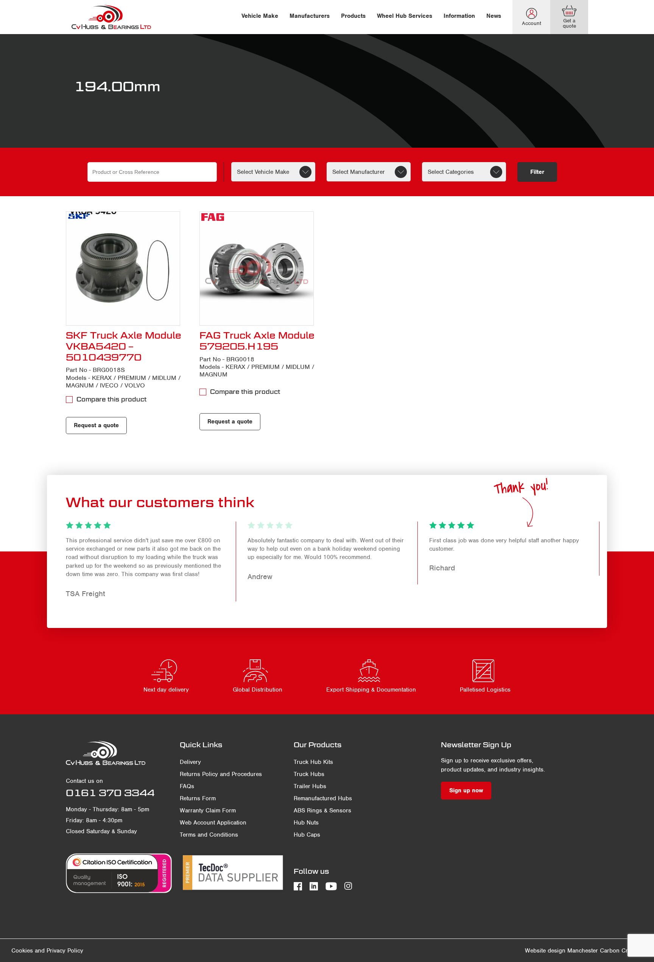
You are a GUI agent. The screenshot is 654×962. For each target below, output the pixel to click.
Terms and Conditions (209, 835)
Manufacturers (310, 16)
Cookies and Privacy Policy (47, 950)
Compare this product (111, 399)
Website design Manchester (561, 950)
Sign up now (466, 790)
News (493, 16)
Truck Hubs (309, 774)
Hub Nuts (306, 822)
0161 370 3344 (110, 792)
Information (459, 16)
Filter (537, 172)
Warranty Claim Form (208, 810)
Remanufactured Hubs (323, 798)
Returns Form (198, 798)
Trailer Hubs (310, 786)
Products (353, 16)
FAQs (187, 786)
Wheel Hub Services (404, 16)
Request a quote (96, 425)
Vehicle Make (259, 16)
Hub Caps (307, 835)
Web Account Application (213, 822)
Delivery (190, 762)
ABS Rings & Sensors (322, 810)
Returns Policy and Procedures (221, 774)
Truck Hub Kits (313, 762)
